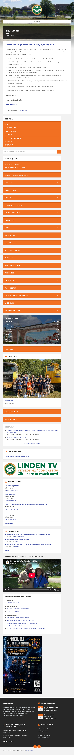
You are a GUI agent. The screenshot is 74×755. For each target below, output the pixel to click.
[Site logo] (37, 16)
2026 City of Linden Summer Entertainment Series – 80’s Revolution (26, 504)
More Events (9, 523)
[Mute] (55, 590)
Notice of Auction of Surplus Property (17, 539)
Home (7, 35)
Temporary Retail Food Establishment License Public (22, 623)
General (16, 541)
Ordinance (16, 546)
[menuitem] (32, 124)
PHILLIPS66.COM (11, 105)
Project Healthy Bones (12, 485)
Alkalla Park (9, 400)
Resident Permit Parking (14, 611)
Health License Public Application (16, 626)
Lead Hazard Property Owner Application (18, 618)
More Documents (8, 741)
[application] (32, 575)
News (12, 35)
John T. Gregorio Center (11, 490)
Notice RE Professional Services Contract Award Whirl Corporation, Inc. (27, 534)
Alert (27, 110)
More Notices (9, 550)
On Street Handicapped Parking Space (18, 608)
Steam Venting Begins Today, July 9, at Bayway (30, 44)
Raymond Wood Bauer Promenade (14, 510)
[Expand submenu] (57, 175)
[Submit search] (59, 152)
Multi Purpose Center (11, 500)
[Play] (5, 590)
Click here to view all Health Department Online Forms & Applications (26, 628)
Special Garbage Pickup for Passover (14, 736)
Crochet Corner (10, 495)
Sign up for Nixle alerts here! (32, 443)
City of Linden (21, 110)
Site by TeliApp (29, 750)
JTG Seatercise (9, 514)
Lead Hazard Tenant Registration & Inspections (20, 620)
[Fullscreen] (58, 590)
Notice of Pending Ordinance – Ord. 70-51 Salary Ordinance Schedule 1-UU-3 (28, 545)
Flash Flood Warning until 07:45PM (16, 437)
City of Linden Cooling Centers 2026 (17, 456)
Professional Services (19, 536)
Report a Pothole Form (13, 602)
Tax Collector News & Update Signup (14, 731)
